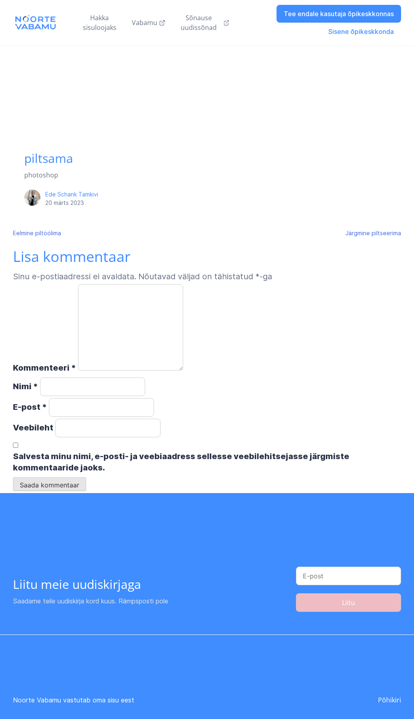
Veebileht (33, 427)
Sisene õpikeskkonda (361, 31)
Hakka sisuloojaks (99, 22)
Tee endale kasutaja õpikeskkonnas (339, 14)
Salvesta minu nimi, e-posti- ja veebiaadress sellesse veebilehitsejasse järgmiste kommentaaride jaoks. (181, 461)
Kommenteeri (44, 368)
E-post (30, 407)
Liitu (348, 602)
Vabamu (144, 22)
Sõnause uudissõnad (199, 22)
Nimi (25, 386)
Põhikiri (389, 700)
